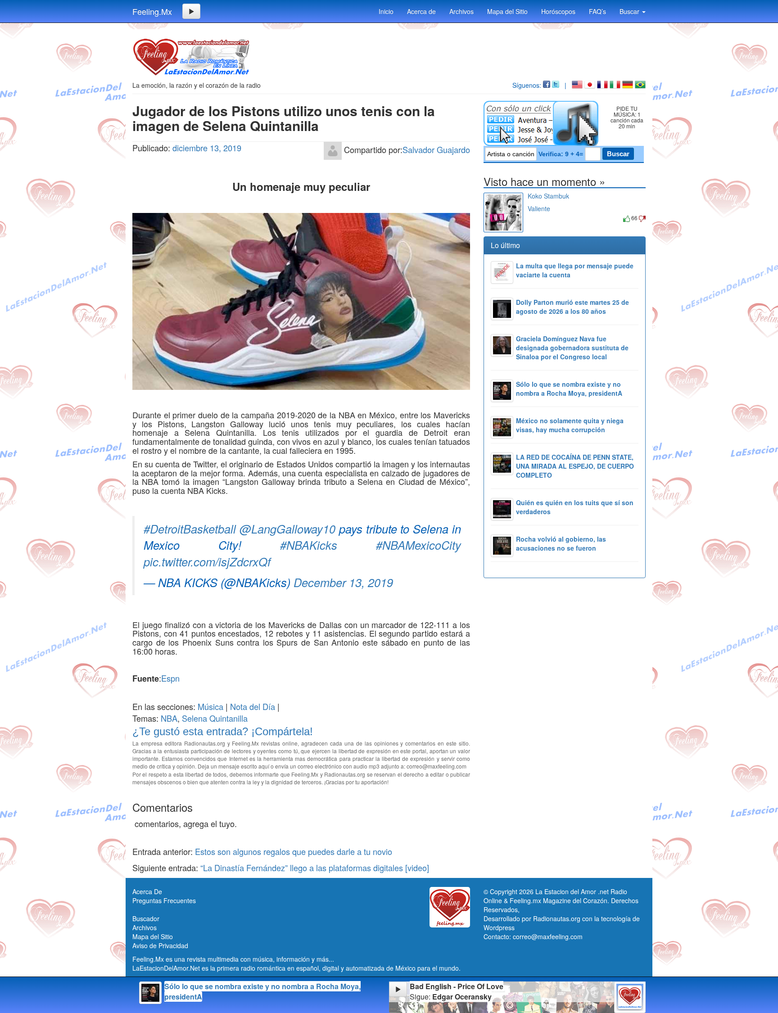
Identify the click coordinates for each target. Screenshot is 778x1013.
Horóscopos (558, 11)
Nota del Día (252, 706)
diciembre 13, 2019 (206, 148)
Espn (170, 678)
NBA (169, 718)
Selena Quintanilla (215, 718)
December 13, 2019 (343, 582)
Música (210, 706)
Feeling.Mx (152, 11)
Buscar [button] (630, 11)
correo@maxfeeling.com (548, 936)
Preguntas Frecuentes (164, 900)
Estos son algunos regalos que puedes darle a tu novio (293, 851)
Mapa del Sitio (507, 11)
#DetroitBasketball (190, 528)
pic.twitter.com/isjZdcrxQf (207, 561)
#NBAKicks (308, 545)
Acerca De (147, 891)
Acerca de (421, 11)
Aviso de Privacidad (160, 945)
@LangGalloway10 (287, 528)
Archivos (461, 11)
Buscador (145, 918)
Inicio (386, 11)
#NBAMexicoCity (418, 545)
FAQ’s (597, 11)
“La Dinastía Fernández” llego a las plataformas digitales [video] (314, 867)
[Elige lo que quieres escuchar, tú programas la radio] (543, 123)
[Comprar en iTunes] (538, 217)
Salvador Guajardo (436, 149)
